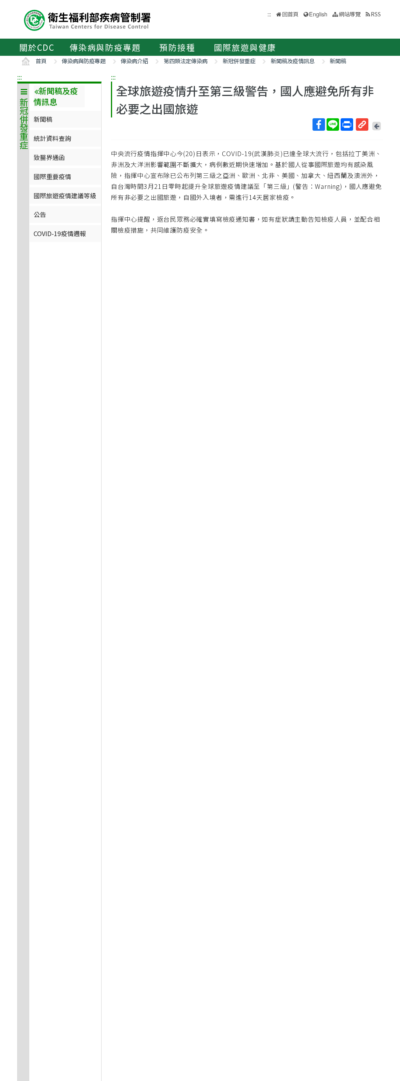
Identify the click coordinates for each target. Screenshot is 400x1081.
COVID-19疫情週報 (60, 233)
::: (19, 77)
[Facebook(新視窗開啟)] (319, 124)
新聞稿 (338, 61)
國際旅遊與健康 (245, 47)
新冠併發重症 (239, 61)
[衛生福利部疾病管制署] (87, 19)
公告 (40, 214)
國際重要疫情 (52, 176)
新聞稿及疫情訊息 (292, 61)
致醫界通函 (49, 157)
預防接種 (177, 47)
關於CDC (37, 47)
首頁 (41, 61)
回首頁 (290, 14)
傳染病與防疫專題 (105, 47)
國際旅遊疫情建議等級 (65, 195)
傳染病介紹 (134, 61)
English (318, 14)
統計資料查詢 (52, 138)
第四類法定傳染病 (185, 61)
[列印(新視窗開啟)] (347, 124)
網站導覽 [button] (350, 14)
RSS (376, 14)
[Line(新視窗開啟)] (333, 124)
